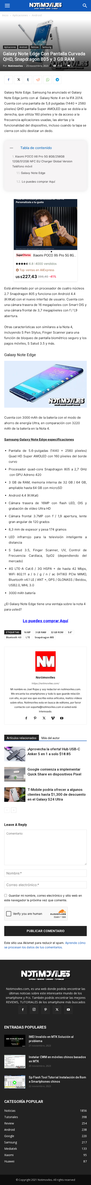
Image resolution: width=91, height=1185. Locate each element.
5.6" (70, 632)
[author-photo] (45, 671)
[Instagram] (34, 1009)
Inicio (5, 15)
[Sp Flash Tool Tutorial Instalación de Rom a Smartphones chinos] (14, 1082)
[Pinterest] (36, 718)
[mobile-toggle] (7, 5)
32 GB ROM (57, 632)
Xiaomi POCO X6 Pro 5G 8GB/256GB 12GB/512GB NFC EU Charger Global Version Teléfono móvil (42, 161)
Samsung (46, 47)
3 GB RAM (40, 632)
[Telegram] (57, 80)
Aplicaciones (20, 15)
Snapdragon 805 (44, 637)
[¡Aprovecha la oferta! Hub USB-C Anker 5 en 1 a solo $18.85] (14, 754)
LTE (28, 637)
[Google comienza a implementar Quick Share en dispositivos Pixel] (14, 774)
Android (37, 15)
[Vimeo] (54, 718)
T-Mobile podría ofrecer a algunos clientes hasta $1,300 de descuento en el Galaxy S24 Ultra (57, 794)
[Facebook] (8, 80)
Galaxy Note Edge (33, 173)
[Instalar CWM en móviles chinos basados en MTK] (14, 1061)
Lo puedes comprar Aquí (38, 181)
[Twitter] (18, 80)
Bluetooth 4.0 (13, 637)
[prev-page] (7, 810)
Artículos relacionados (21, 738)
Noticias (35, 47)
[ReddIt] (37, 80)
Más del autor (50, 738)
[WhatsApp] (47, 80)
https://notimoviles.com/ (45, 683)
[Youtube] (63, 718)
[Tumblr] (28, 80)
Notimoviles (15, 65)
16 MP (27, 632)
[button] (85, 5)
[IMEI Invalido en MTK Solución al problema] (14, 1041)
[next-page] (13, 810)
